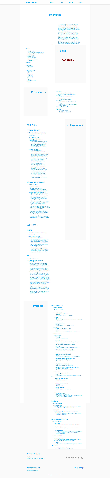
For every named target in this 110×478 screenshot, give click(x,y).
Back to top (54, 445)
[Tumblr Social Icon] (78, 457)
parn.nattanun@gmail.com (32, 470)
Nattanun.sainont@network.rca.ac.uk (36, 458)
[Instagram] (82, 457)
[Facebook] (66, 457)
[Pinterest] (75, 457)
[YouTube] (72, 457)
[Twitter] (69, 457)
